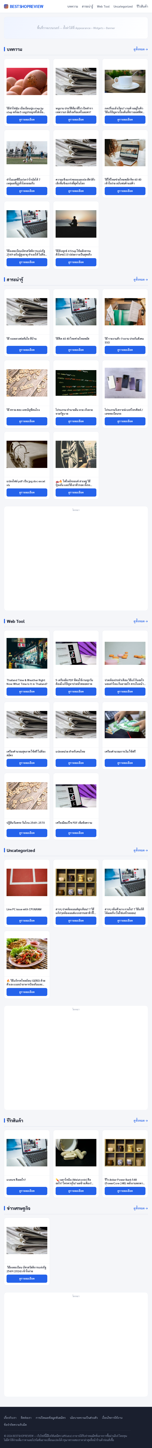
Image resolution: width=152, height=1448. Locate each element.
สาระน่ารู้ (87, 6)
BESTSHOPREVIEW (26, 6)
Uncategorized (123, 6)
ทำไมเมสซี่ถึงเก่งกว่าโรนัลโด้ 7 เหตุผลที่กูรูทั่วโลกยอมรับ (23, 181)
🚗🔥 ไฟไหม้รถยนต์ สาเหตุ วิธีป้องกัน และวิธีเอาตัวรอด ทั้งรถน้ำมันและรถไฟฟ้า (73, 484)
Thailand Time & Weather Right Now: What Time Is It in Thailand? (27, 682)
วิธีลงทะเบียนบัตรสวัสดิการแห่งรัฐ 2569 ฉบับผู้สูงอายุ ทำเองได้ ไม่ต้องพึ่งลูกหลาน (26, 254)
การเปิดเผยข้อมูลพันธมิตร (51, 1417)
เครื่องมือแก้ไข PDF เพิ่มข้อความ (74, 822)
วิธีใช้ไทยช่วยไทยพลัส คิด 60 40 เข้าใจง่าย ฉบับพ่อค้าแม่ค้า (123, 181)
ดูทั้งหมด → (141, 49)
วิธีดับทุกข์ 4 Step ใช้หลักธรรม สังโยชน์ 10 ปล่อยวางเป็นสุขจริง (73, 252)
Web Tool (103, 6)
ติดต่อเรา (26, 1417)
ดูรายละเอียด (27, 119)
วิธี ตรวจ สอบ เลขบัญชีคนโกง (23, 409)
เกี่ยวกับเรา (10, 1417)
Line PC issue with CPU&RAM (24, 909)
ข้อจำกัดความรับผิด (15, 1424)
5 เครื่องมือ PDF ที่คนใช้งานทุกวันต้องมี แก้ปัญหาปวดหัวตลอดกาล (74, 682)
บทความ (72, 6)
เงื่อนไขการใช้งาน (112, 1417)
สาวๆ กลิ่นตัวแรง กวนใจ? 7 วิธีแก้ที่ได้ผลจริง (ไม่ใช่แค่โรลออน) (124, 911)
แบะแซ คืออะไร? (16, 1179)
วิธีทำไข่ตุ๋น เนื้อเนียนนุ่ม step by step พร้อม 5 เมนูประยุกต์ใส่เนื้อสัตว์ (25, 112)
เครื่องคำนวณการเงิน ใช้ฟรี (120, 751)
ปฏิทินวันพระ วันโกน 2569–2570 (26, 822)
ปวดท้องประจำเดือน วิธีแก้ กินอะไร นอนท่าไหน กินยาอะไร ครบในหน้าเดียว (124, 683)
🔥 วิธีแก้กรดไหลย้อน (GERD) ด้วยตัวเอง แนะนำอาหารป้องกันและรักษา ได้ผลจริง (26, 984)
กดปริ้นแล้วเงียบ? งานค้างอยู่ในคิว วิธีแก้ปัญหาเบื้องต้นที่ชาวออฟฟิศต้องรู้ (124, 112)
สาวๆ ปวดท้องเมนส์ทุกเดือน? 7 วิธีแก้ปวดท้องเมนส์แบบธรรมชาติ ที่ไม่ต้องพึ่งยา (76, 912)
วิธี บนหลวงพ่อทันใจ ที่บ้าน (22, 338)
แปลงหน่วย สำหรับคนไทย (70, 751)
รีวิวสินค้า (142, 6)
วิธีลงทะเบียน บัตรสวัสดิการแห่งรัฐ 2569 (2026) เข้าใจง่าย (26, 1269)
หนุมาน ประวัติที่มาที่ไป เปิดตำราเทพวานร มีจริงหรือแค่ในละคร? (74, 110)
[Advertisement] (76, 561)
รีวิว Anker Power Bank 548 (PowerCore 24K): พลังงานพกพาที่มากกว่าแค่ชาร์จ (124, 1183)
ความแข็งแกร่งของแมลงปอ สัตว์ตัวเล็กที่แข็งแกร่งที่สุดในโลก (75, 181)
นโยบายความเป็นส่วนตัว (84, 1417)
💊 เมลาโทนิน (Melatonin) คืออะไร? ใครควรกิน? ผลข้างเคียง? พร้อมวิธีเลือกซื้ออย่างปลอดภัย (73, 1183)
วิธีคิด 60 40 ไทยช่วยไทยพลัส (72, 338)
